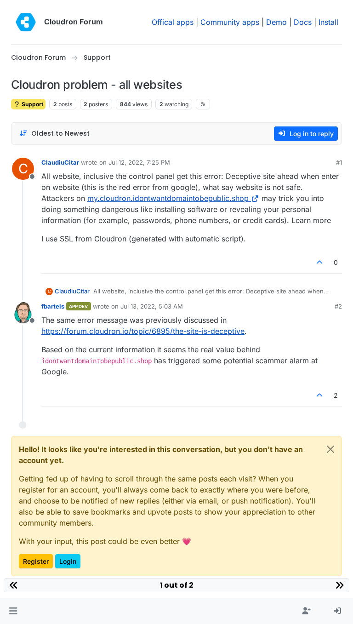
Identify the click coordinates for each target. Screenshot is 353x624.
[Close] (330, 449)
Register (36, 561)
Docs (303, 22)
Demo (276, 22)
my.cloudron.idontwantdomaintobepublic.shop (168, 198)
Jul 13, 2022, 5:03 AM (151, 306)
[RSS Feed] (203, 104)
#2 (338, 306)
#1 (339, 162)
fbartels (52, 306)
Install (328, 22)
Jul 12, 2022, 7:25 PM (139, 162)
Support (31, 104)
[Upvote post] (320, 262)
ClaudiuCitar (60, 162)
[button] (13, 611)
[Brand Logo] (26, 22)
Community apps (229, 22)
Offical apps (173, 22)
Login (67, 561)
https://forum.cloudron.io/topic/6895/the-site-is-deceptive (143, 331)
